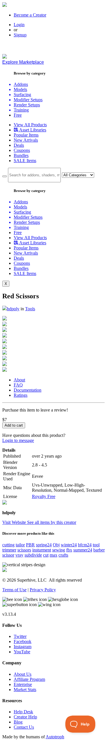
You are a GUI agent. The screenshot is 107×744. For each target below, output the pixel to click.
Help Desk (23, 711)
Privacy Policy (43, 589)
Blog (18, 722)
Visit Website (14, 522)
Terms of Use (14, 589)
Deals (19, 145)
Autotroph (55, 736)
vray (19, 555)
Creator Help (25, 716)
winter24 (69, 544)
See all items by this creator (51, 522)
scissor (8, 555)
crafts (63, 555)
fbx (69, 549)
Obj (56, 544)
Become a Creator (30, 15)
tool (96, 544)
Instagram (22, 646)
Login (19, 24)
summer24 (82, 549)
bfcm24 (85, 544)
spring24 (44, 544)
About (19, 379)
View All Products (30, 124)
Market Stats (25, 689)
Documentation (27, 390)
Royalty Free (43, 496)
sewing (58, 549)
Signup (20, 34)
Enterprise (23, 684)
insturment (41, 549)
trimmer (9, 549)
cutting (8, 544)
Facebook (22, 641)
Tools (30, 308)
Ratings (20, 395)
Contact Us (24, 727)
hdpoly (13, 308)
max (53, 555)
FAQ (18, 385)
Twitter (20, 636)
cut (46, 555)
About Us (22, 674)
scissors (24, 549)
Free (18, 115)
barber (99, 549)
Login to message (18, 440)
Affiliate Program (29, 679)
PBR (30, 544)
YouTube (22, 651)
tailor (20, 544)
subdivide (33, 555)
